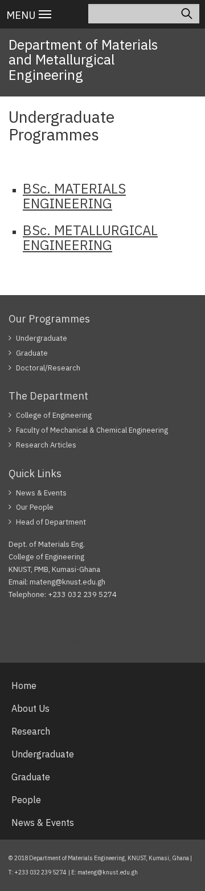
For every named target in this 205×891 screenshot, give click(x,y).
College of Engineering (54, 415)
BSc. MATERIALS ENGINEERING (74, 195)
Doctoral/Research (48, 368)
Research (30, 731)
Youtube (126, 641)
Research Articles (46, 445)
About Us (30, 708)
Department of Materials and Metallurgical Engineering (83, 59)
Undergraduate (41, 338)
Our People (35, 507)
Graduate (32, 353)
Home (23, 685)
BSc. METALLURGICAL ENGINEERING (90, 237)
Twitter (80, 641)
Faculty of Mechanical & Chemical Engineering (92, 430)
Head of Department (51, 522)
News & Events (41, 493)
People (26, 799)
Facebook (33, 641)
